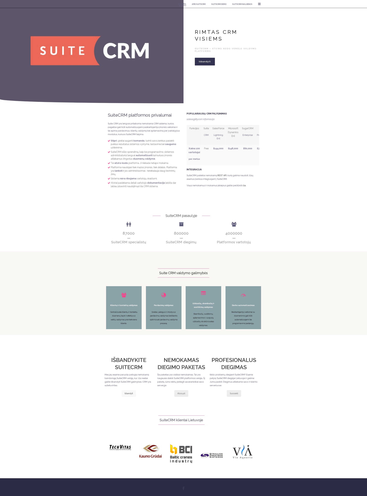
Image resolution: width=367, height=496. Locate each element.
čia (244, 185)
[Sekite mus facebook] (183, 488)
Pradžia (182, 4)
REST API (222, 175)
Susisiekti (234, 393)
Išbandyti (129, 393)
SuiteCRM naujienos (242, 4)
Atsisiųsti (181, 393)
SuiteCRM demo (219, 4)
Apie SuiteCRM (199, 4)
